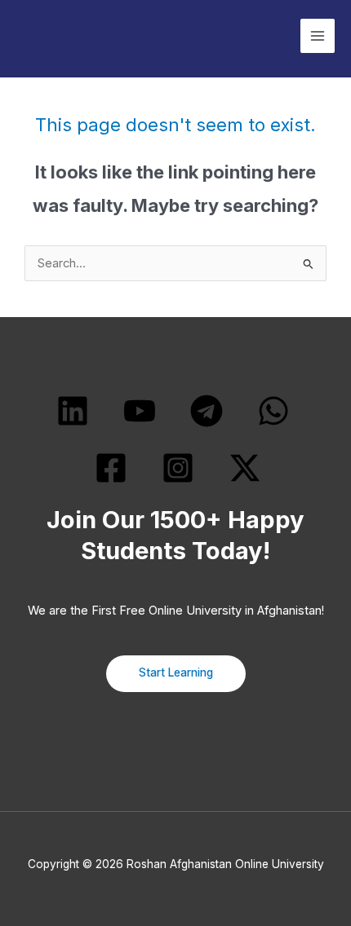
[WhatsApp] (273, 410)
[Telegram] (206, 410)
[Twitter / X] (244, 467)
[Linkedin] (72, 410)
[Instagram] (178, 467)
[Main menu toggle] (317, 36)
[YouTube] (139, 410)
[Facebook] (111, 467)
